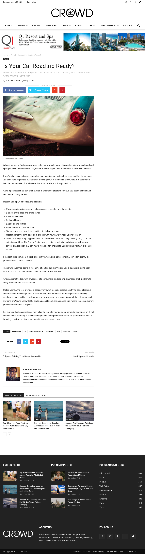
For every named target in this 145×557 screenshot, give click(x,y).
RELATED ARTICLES (14, 395)
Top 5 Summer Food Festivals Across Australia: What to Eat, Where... (31, 475)
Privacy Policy (98, 551)
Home (5, 55)
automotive (16, 331)
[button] (138, 25)
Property (127, 26)
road (58, 331)
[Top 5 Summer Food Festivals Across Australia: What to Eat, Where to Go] (17, 411)
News (102, 477)
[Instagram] (126, 2)
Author (78, 26)
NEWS (7, 26)
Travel (92, 26)
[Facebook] (121, 2)
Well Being (51, 26)
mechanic (50, 331)
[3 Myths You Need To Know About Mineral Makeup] (58, 476)
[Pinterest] (130, 2)
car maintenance (36, 331)
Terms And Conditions (81, 551)
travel (75, 331)
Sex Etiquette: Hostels (83, 356)
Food (65, 26)
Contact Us (131, 551)
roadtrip (66, 331)
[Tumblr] (135, 2)
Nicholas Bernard (13, 81)
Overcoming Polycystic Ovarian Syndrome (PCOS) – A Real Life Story (80, 488)
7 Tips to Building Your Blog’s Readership (22, 356)
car (25, 331)
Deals (37, 419)
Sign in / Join (31, 2)
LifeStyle (21, 26)
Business (36, 26)
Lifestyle (103, 498)
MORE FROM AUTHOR (36, 395)
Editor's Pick (104, 473)
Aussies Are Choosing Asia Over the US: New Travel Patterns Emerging (79, 426)
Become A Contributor (116, 551)
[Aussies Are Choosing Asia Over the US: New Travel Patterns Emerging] (80, 411)
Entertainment (108, 26)
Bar (5, 419)
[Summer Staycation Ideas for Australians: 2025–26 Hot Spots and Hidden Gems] (48, 411)
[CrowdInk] (72, 13)
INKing (102, 481)
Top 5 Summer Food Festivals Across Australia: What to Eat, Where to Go (15, 426)
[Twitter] (140, 2)
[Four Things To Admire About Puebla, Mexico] (58, 503)
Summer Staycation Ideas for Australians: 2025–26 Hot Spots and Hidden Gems (47, 426)
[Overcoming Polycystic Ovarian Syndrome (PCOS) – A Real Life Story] (58, 490)
